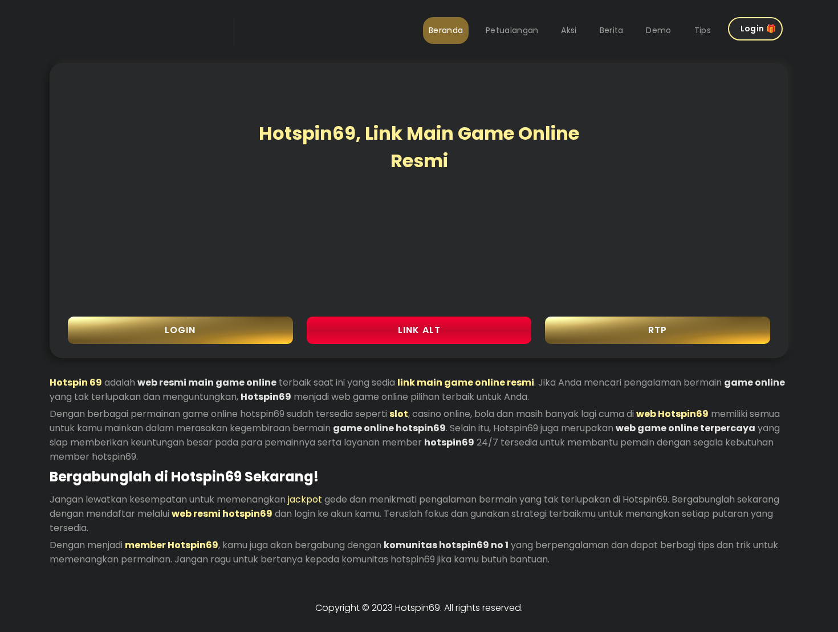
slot (398, 413)
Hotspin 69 (76, 382)
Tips (702, 30)
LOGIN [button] (180, 330)
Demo (658, 30)
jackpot (305, 499)
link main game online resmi (465, 382)
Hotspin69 (417, 607)
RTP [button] (657, 330)
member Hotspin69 (171, 545)
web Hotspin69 (672, 413)
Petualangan (512, 30)
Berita (612, 30)
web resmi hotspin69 (222, 513)
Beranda (446, 30)
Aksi (568, 30)
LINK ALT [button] (419, 330)
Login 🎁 (758, 28)
